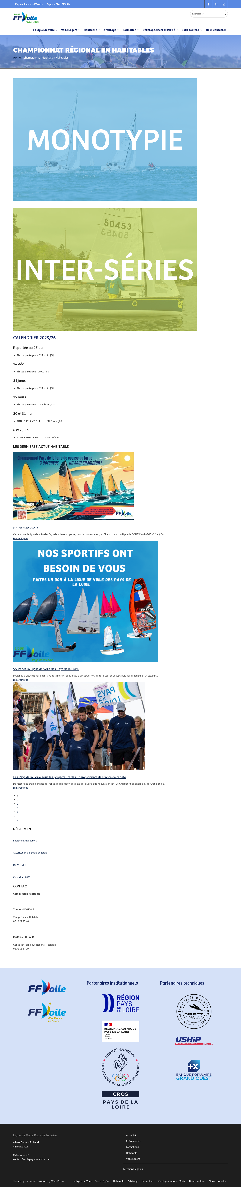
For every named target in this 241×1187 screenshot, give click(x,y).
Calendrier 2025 (21, 877)
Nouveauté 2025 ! (25, 528)
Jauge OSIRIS (19, 865)
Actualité (131, 1135)
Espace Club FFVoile (58, 4)
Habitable (131, 1153)
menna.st (30, 1181)
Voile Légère (133, 1158)
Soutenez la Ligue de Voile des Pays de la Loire (46, 669)
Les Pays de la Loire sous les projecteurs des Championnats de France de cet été (69, 777)
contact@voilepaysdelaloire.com (31, 1159)
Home (17, 57)
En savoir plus (20, 538)
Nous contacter (216, 30)
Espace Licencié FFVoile (29, 4)
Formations (132, 1147)
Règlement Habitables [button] (25, 840)
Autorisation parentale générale (30, 852)
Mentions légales (133, 1169)
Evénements (133, 1141)
